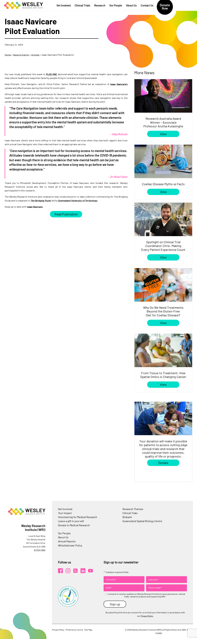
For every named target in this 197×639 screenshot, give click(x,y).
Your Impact (65, 513)
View (163, 134)
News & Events (21, 54)
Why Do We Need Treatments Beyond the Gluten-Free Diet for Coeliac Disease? (163, 311)
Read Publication (66, 214)
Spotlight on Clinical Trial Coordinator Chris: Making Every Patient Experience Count (163, 246)
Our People (115, 5)
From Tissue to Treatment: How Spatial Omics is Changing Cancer (163, 375)
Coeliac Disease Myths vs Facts (163, 184)
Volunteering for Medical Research (77, 517)
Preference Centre (74, 629)
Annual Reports (67, 541)
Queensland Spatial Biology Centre (142, 521)
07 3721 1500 (39, 550)
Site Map (88, 629)
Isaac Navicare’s (118, 84)
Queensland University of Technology (77, 200)
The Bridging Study (41, 200)
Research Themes (132, 509)
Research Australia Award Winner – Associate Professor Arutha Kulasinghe (163, 122)
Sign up (115, 604)
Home (8, 54)
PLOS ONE (51, 74)
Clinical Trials (82, 5)
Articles (35, 54)
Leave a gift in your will (71, 521)
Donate (163, 463)
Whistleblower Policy (70, 545)
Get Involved (64, 5)
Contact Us (147, 5)
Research (99, 5)
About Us (131, 5)
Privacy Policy (147, 616)
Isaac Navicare (35, 206)
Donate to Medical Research (74, 525)
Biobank (127, 517)
